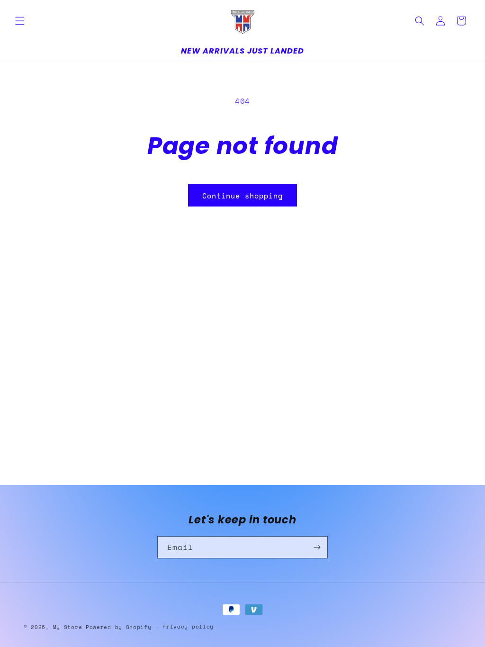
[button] (19, 20)
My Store (67, 627)
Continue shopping (242, 195)
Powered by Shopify (119, 627)
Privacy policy (188, 626)
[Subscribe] (316, 547)
